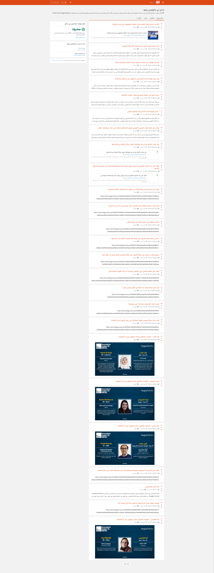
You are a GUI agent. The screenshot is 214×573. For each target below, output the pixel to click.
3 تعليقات (135, 98)
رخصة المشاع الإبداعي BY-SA (57, 60)
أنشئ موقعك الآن (80, 37)
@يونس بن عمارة (81, 50)
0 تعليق (135, 291)
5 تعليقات (135, 82)
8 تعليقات (135, 49)
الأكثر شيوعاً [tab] (160, 18)
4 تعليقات (135, 209)
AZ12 (156, 490)
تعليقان (135, 192)
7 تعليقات (135, 65)
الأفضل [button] (139, 18)
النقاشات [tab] (152, 18)
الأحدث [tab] (145, 18)
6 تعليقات (135, 27)
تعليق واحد (134, 241)
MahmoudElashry (153, 27)
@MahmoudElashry (79, 55)
